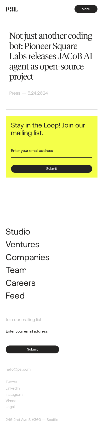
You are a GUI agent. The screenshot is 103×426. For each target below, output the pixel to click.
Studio (18, 231)
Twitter (11, 382)
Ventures (23, 244)
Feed (15, 295)
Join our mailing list (23, 319)
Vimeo (11, 400)
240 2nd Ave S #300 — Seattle (32, 419)
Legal (10, 406)
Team (16, 270)
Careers (21, 282)
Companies (28, 257)
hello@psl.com (18, 369)
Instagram (14, 394)
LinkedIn (13, 388)
